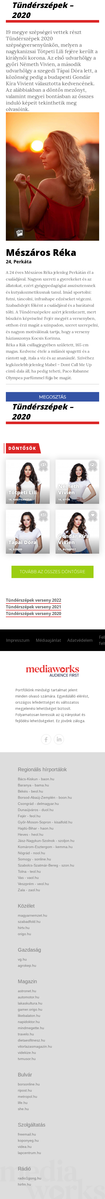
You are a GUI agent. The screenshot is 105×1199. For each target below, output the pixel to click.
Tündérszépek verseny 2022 (33, 600)
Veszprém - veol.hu (33, 884)
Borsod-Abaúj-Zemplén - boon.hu (45, 797)
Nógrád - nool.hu (31, 853)
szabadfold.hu (29, 921)
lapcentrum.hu (29, 1153)
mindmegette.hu (31, 1028)
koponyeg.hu (28, 1140)
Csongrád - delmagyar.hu (38, 804)
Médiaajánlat (48, 640)
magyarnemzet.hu (32, 915)
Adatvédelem (80, 640)
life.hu (23, 1103)
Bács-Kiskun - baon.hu (36, 779)
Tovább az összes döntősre (52, 571)
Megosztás (52, 396)
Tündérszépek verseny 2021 (33, 607)
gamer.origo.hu (30, 1009)
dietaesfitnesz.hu (31, 1040)
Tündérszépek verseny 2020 (33, 613)
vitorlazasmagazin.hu (35, 1046)
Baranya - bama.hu (33, 785)
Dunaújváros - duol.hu (36, 810)
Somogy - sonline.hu (34, 859)
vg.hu (22, 959)
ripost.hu (25, 1090)
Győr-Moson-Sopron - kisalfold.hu (45, 822)
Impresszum (18, 640)
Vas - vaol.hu (28, 878)
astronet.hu (27, 991)
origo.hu (24, 934)
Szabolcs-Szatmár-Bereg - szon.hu (46, 865)
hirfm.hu (24, 1184)
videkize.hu (27, 1053)
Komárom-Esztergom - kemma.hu (45, 847)
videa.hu (25, 1147)
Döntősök (22, 448)
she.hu (23, 1109)
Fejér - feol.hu (29, 816)
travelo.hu (26, 1034)
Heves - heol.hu (30, 834)
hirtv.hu (24, 928)
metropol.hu (27, 1096)
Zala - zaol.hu (29, 890)
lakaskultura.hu (30, 1003)
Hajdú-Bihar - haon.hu (36, 828)
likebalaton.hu (29, 1016)
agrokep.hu (27, 965)
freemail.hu (27, 1134)
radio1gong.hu (29, 1178)
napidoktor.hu (29, 1022)
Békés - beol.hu (30, 791)
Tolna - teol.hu (29, 871)
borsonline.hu (29, 1084)
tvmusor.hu (27, 1059)
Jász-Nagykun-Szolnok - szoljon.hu (46, 841)
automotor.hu (28, 997)
